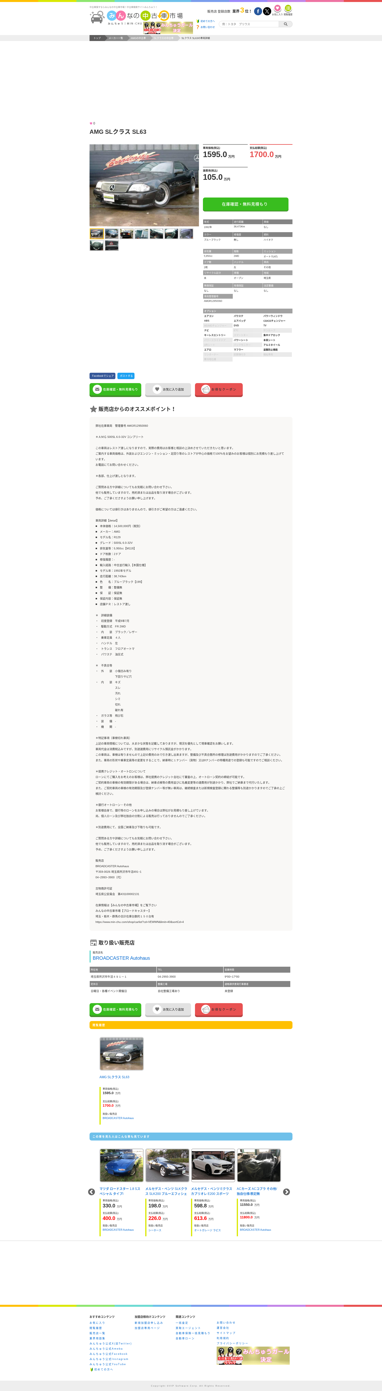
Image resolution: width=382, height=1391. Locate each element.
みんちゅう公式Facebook (109, 1353)
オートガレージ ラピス (207, 1230)
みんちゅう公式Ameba (106, 1348)
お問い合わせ (226, 1322)
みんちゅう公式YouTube (108, 1364)
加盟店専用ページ (147, 1327)
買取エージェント (188, 1327)
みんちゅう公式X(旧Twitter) (111, 1343)
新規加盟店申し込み (149, 1322)
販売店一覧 (97, 1333)
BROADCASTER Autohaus (121, 958)
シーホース (154, 1230)
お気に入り (97, 1322)
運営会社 (223, 1327)
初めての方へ (103, 1369)
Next (286, 1192)
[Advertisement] (191, 85)
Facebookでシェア (103, 375)
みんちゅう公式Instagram (109, 1359)
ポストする (126, 375)
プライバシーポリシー (232, 1343)
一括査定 (182, 1322)
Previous (92, 1192)
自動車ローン (185, 1338)
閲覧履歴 (96, 1327)
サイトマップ (226, 1332)
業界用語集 (97, 1338)
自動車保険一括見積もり (193, 1333)
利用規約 (223, 1338)
